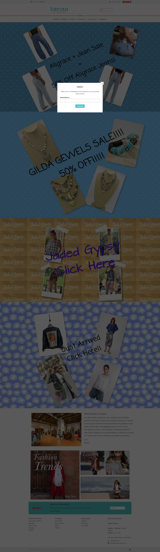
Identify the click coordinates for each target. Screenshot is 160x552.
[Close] (102, 83)
